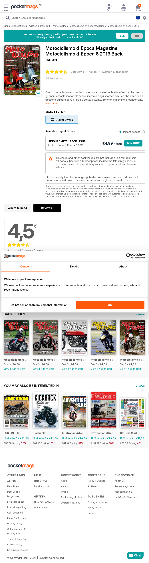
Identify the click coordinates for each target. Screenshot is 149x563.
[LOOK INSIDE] (22, 93)
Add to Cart (18, 368)
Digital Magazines (70, 502)
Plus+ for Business (17, 518)
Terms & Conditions (17, 539)
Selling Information (98, 502)
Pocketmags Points (71, 497)
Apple (64, 480)
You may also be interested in (31, 385)
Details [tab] (74, 266)
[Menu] (6, 7)
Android (65, 486)
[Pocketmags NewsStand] (23, 7)
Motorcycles (60, 26)
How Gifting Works (44, 502)
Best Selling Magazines (13, 494)
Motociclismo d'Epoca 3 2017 (132, 359)
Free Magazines (16, 501)
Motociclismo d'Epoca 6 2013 (123, 26)
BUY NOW (133, 143)
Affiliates (93, 486)
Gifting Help (40, 507)
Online (64, 491)
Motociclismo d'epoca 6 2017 (45, 359)
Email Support (41, 486)
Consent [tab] (25, 266)
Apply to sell (94, 507)
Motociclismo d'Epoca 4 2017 (103, 359)
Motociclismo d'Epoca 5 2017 (74, 359)
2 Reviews (77, 71)
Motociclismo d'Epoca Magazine (87, 26)
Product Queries (96, 480)
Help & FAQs (40, 480)
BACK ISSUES (14, 314)
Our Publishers (15, 512)
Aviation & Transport (39, 26)
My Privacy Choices (17, 550)
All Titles (12, 480)
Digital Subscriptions (15, 26)
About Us (120, 480)
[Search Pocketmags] (7, 18)
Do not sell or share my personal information (39, 304)
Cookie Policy (14, 544)
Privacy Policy (14, 523)
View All (140, 314)
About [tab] (123, 266)
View (6, 368)
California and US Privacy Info (16, 531)
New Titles (13, 486)
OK (110, 304)
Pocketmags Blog (16, 507)
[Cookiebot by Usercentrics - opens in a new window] (129, 256)
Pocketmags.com (124, 486)
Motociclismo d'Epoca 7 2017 (16, 359)
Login (91, 513)
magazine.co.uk (123, 491)
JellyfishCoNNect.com (127, 497)
